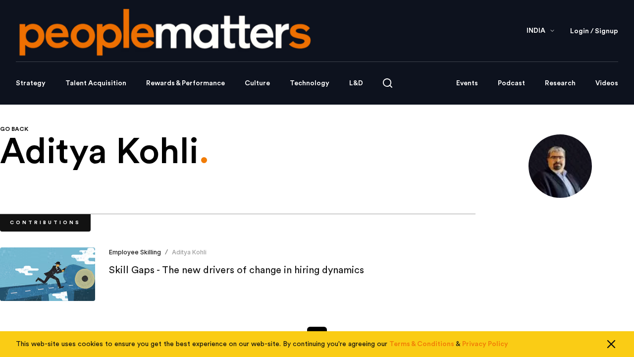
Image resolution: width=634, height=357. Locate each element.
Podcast (511, 83)
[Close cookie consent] (611, 344)
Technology (309, 83)
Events (467, 83)
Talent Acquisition (95, 83)
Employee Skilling (135, 252)
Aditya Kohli (189, 252)
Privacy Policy (485, 344)
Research (560, 83)
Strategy (31, 83)
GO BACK (14, 129)
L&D (356, 83)
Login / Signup (594, 31)
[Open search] (387, 83)
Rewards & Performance (185, 83)
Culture (257, 83)
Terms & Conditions (421, 344)
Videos (606, 83)
